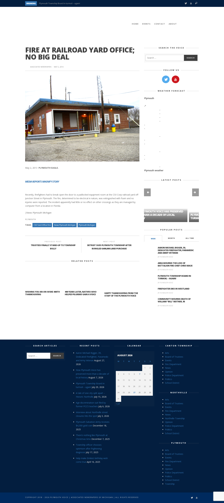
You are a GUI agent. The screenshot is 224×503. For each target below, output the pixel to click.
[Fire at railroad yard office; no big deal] (82, 118)
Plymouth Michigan (87, 225)
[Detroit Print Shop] (171, 323)
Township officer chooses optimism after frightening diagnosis (89, 448)
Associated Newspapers (40, 67)
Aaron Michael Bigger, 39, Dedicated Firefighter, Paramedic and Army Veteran (176, 250)
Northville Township (175, 418)
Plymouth (30, 219)
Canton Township (178, 345)
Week (153, 239)
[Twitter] (185, 3)
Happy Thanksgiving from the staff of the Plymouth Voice (121, 294)
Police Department (174, 375)
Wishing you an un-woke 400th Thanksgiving (42, 293)
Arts (167, 352)
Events (168, 360)
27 (134, 392)
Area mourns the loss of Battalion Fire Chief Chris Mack (175, 264)
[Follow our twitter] (166, 79)
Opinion (169, 371)
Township (170, 483)
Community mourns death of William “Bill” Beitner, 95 (174, 300)
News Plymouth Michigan (64, 225)
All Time (190, 238)
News (168, 367)
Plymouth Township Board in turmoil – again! (59, 3)
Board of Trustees (174, 356)
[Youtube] (191, 3)
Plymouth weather (154, 170)
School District (172, 382)
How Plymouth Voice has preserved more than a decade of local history (92, 374)
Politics (168, 379)
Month (171, 238)
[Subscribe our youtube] (175, 79)
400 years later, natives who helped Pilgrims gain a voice (80, 293)
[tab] (153, 238)
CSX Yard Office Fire (42, 225)
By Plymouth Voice (165, 257)
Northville (178, 392)
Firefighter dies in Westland (173, 288)
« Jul (118, 403)
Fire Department (173, 364)
